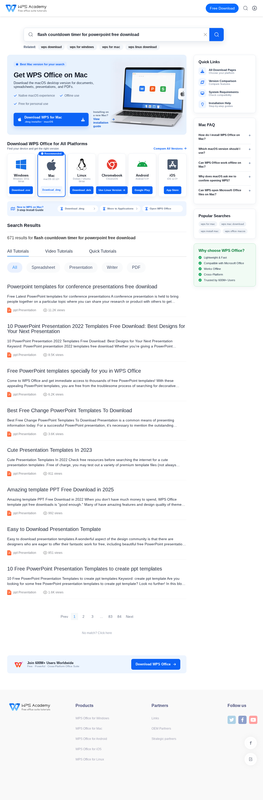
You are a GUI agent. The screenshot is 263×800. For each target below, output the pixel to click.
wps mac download (232, 224)
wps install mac (210, 231)
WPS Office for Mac (89, 728)
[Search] (216, 34)
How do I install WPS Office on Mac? (219, 136)
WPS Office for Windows (92, 718)
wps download (51, 47)
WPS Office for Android (91, 739)
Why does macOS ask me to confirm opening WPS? (217, 178)
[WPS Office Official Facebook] (242, 719)
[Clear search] (205, 35)
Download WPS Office (153, 664)
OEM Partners (161, 728)
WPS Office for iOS (88, 749)
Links (155, 718)
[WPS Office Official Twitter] (232, 719)
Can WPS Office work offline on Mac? (220, 164)
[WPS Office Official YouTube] (253, 719)
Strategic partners (164, 739)
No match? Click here (97, 633)
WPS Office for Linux (90, 759)
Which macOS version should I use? (219, 150)
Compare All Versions (168, 148)
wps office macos (235, 231)
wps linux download (142, 47)
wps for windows (82, 47)
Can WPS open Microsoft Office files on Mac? (220, 192)
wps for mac (111, 47)
